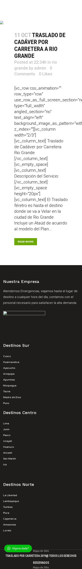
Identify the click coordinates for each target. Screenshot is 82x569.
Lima (6, 423)
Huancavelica (11, 362)
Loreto (7, 530)
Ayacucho (9, 367)
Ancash (7, 452)
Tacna (6, 391)
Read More (26, 241)
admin (40, 68)
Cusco (7, 356)
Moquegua (9, 385)
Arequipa (9, 373)
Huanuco (8, 446)
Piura (6, 512)
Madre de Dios (12, 397)
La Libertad (10, 495)
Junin (6, 429)
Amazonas (9, 524)
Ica (5, 464)
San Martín (9, 458)
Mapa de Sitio (41, 551)
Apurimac (9, 379)
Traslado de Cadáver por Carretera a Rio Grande (39, 45)
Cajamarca (9, 518)
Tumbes (8, 507)
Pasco (7, 435)
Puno (6, 403)
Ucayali (7, 441)
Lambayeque (11, 501)
